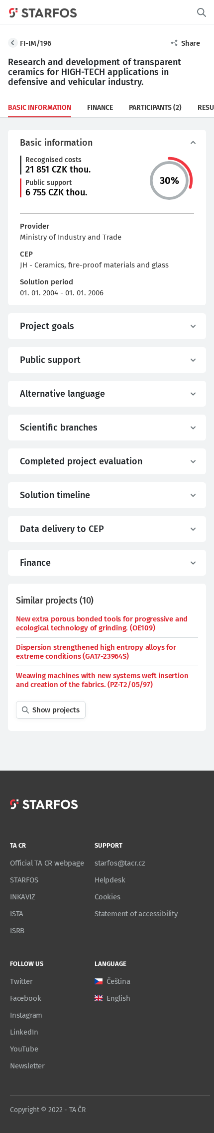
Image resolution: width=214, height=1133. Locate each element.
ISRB (17, 930)
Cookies (107, 896)
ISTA (16, 913)
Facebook (25, 998)
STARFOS (24, 879)
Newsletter (27, 1065)
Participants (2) (155, 107)
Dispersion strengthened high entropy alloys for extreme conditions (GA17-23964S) (96, 652)
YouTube (24, 1049)
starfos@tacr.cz (120, 863)
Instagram (26, 1015)
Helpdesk (110, 879)
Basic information (39, 107)
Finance (100, 107)
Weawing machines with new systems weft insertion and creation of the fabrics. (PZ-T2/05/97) (102, 680)
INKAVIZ (22, 896)
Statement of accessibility (136, 913)
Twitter (21, 981)
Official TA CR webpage (47, 863)
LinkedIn (24, 1032)
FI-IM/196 (35, 43)
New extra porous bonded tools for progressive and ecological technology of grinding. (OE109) (102, 623)
